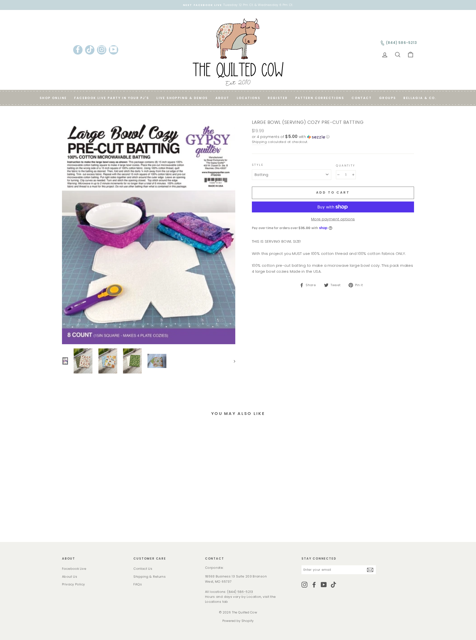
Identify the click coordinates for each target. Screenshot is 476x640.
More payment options (333, 219)
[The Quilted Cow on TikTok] (333, 585)
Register (278, 98)
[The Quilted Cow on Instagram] (304, 585)
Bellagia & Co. (419, 98)
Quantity (345, 166)
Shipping (259, 142)
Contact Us (142, 569)
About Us (69, 576)
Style (258, 165)
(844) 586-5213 (240, 592)
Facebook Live (74, 569)
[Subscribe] (370, 570)
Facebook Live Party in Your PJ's (111, 98)
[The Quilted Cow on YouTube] (324, 585)
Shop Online (53, 98)
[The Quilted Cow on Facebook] (314, 585)
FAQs (137, 584)
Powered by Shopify (238, 621)
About (222, 98)
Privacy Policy (73, 584)
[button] (333, 136)
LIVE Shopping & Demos (182, 98)
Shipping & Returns (149, 576)
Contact (362, 98)
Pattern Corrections (319, 98)
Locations (249, 98)
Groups (387, 98)
